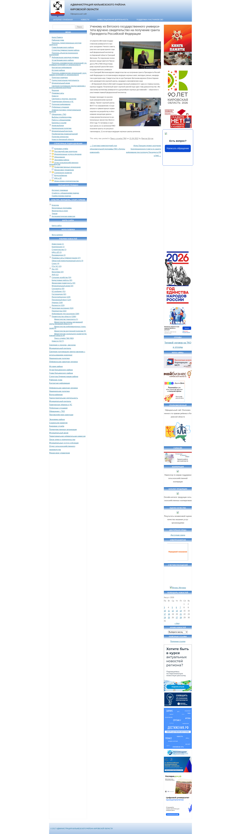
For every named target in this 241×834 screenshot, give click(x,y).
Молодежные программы (62, 208)
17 (165, 614)
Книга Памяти (57, 37)
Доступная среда (178, 535)
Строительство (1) (59, 250)
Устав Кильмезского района (63, 60)
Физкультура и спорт (60, 211)
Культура (55, 205)
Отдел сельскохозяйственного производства (63, 163)
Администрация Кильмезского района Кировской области (97, 7)
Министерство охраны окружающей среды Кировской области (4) (66, 323)
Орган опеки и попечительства (66, 181)
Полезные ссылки (177, 641)
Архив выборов (58, 126)
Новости (85, 20)
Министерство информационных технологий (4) (67, 327)
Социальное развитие (63, 173)
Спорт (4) (55, 264)
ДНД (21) (55, 275)
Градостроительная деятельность (65, 80)
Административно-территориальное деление (65, 111)
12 (173, 611)
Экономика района (61, 160)
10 (165, 611)
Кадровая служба (61, 149)
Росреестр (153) (58, 305)
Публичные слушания (60, 107)
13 (177, 611)
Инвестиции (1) (58, 244)
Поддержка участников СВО (150, 20)
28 (181, 618)
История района (58, 70)
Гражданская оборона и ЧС (62, 102)
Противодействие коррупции (65, 151)
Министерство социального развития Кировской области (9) (68, 335)
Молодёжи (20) (58, 272)
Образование (59, 157)
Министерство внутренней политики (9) (70, 331)
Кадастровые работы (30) (62, 280)
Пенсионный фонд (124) (61, 300)
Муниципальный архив (61, 83)
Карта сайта (57, 226)
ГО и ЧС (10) (57, 266)
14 (181, 611)
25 (169, 618)
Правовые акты (58, 93)
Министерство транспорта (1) (66, 319)
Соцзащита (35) (58, 289)
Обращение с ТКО (59, 114)
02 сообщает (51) (59, 291)
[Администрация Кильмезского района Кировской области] (57, 17)
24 (165, 618)
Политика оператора (60, 137)
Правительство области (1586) (64, 317)
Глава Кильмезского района (63, 47)
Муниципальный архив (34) (62, 286)
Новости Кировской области (63, 139)
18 (169, 614)
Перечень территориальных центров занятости (65, 44)
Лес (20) (55, 269)
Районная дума (58, 40)
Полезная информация (61, 104)
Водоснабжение (60, 175)
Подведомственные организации (67, 167)
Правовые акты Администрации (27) (66, 258)
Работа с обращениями (61, 120)
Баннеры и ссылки (59, 123)
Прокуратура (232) (59, 311)
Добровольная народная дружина (65, 57)
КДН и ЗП (58, 178)
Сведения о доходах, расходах (64, 99)
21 (181, 614)
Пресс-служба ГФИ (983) (64, 338)
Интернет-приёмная (63, 20)
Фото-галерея (57, 235)
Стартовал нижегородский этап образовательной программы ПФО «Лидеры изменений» (107, 149)
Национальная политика (61, 128)
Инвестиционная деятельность (112, 20)
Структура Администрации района (65, 50)
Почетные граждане (60, 78)
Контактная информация (62, 68)
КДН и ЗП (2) (57, 252)
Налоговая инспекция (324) (62, 308)
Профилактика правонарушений (65, 134)
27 (177, 618)
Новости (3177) (58, 341)
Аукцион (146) (57, 303)
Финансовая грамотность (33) (63, 283)
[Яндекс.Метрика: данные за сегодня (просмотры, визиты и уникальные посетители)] (178, 587)
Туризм (54, 214)
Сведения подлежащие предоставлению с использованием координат (67, 87)
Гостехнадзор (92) (59, 294)
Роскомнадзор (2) (59, 255)
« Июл (177, 623)
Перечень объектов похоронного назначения (63, 54)
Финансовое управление (64, 170)
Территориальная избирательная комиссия (67, 436)
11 (169, 611)
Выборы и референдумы (62, 117)
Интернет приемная (60, 190)
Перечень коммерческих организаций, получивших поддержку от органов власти (68, 74)
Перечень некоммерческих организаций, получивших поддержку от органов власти (68, 64)
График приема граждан (61, 196)
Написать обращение (178, 148)
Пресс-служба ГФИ (118, 138)
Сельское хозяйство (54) (61, 277)
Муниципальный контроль (62, 131)
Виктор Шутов (147, 138)
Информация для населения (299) (65, 314)
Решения (55, 90)
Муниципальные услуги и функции (67, 154)
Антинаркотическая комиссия (63, 216)
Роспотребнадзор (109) (61, 297)
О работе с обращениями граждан (65, 193)
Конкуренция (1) (58, 247)
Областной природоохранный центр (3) (67, 261)
